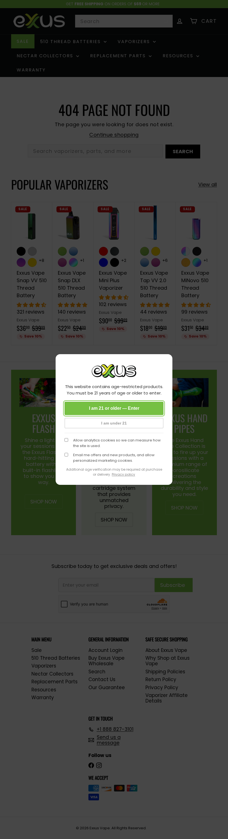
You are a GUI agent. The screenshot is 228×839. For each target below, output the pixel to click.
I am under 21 (114, 423)
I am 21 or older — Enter (114, 408)
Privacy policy (123, 474)
